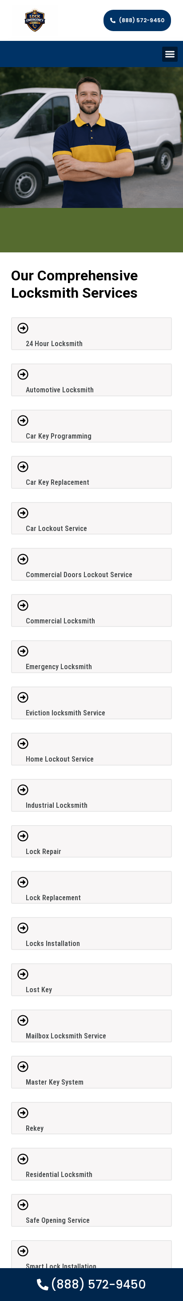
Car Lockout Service (56, 528)
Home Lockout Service (60, 759)
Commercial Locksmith (60, 621)
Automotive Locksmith (60, 390)
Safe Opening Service (58, 1220)
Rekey (35, 1128)
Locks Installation (53, 943)
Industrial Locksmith (57, 805)
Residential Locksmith (59, 1174)
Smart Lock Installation (61, 1266)
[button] (170, 54)
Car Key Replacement (57, 482)
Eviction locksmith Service (65, 713)
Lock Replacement (53, 898)
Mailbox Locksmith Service (66, 1036)
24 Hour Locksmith (54, 343)
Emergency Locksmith (59, 666)
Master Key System (55, 1082)
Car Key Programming (59, 436)
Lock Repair (43, 851)
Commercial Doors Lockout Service (79, 575)
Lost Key (39, 990)
